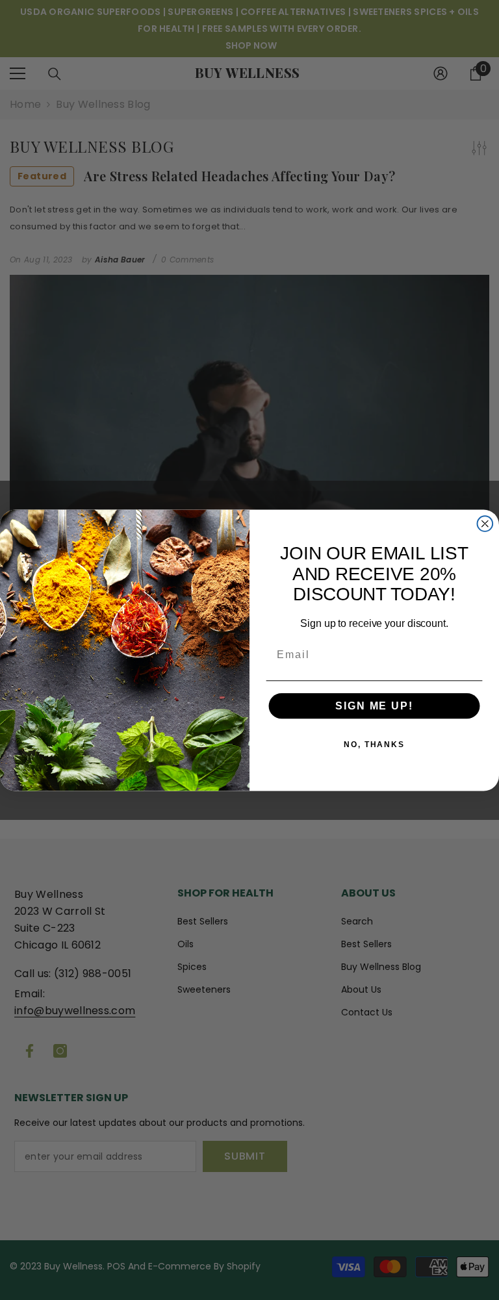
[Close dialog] (485, 523)
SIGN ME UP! (374, 705)
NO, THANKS (374, 744)
